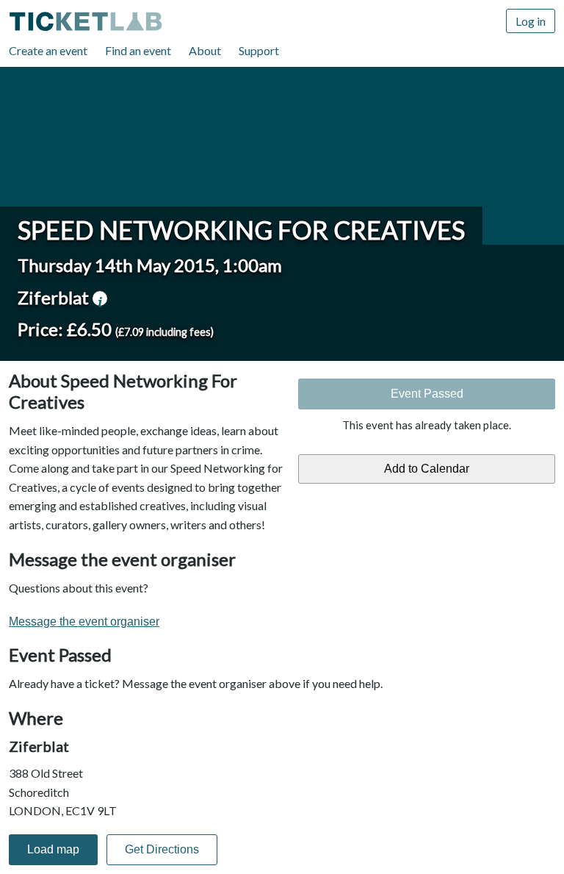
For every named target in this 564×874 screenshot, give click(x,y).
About (205, 50)
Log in (531, 21)
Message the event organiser (84, 621)
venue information (100, 298)
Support (259, 50)
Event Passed (427, 393)
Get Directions (162, 849)
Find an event (138, 50)
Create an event (48, 50)
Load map (53, 849)
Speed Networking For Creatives (241, 230)
